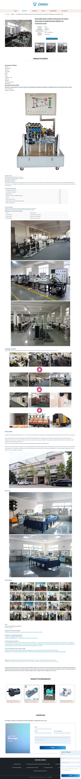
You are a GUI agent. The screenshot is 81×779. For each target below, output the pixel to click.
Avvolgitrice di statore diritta (50, 670)
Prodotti (24, 10)
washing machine (17, 764)
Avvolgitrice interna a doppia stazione (36, 670)
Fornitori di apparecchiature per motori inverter (27, 669)
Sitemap (50, 777)
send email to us (53, 38)
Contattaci (53, 10)
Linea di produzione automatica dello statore (46, 669)
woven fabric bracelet (48, 767)
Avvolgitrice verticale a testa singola (63, 669)
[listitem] (40, 48)
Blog (43, 10)
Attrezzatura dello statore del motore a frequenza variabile (16, 667)
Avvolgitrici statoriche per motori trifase (37, 667)
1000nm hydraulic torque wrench (40, 770)
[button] (33, 48)
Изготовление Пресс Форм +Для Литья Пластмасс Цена (38, 764)
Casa (15, 10)
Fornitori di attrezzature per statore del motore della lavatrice (57, 667)
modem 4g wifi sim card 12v (32, 767)
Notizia (34, 10)
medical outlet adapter (17, 767)
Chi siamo (64, 10)
